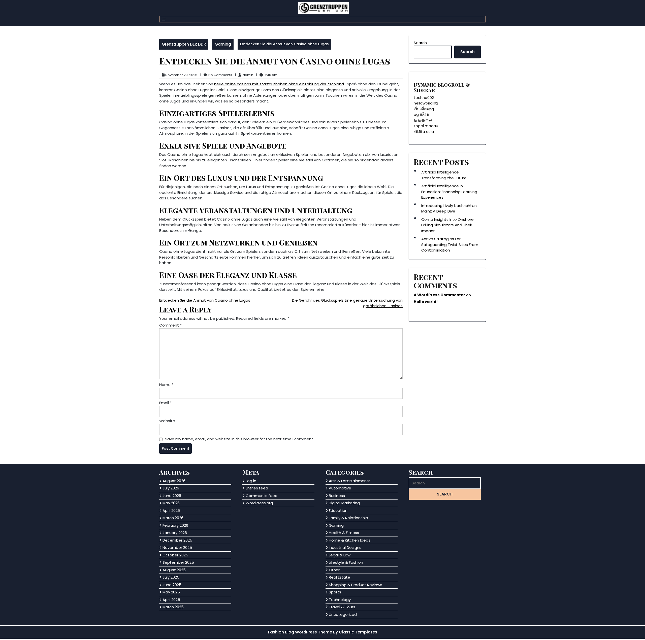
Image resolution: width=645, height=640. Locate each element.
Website (167, 420)
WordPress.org (259, 503)
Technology (340, 599)
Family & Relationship (348, 517)
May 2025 (171, 592)
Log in (251, 480)
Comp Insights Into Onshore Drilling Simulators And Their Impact (447, 225)
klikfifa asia (424, 131)
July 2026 (171, 488)
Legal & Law (339, 555)
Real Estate (339, 577)
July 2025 (171, 577)
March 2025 (173, 607)
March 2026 (173, 517)
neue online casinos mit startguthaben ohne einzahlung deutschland (279, 84)
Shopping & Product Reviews (355, 584)
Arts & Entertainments (349, 480)
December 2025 (177, 540)
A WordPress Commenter (439, 295)
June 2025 (172, 584)
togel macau (426, 125)
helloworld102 (426, 103)
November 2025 (177, 547)
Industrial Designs (345, 547)
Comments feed (261, 495)
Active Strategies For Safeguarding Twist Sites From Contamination (449, 244)
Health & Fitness (344, 532)
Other (334, 570)
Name (166, 384)
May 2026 (171, 503)
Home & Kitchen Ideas (349, 540)
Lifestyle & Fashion (346, 562)
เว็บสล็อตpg (424, 109)
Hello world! (426, 301)
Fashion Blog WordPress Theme (300, 632)
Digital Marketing (344, 503)
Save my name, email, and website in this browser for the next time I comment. (239, 439)
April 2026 (171, 510)
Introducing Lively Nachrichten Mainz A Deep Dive (449, 208)
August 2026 (174, 480)
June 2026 (172, 495)
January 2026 (175, 532)
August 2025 (174, 570)
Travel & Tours (342, 607)
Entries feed (257, 488)
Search (420, 42)
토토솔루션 (423, 120)
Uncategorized (343, 614)
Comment (170, 325)
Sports (335, 592)
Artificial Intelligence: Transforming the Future (444, 175)
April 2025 (171, 599)
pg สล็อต (421, 114)
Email (165, 402)
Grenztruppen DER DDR (184, 44)
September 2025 (178, 562)
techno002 (424, 97)
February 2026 (175, 525)
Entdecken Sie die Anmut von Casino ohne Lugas (204, 300)
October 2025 (175, 555)
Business (337, 495)
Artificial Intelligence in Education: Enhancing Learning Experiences (449, 191)
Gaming (223, 44)
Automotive (340, 488)
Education (338, 510)
